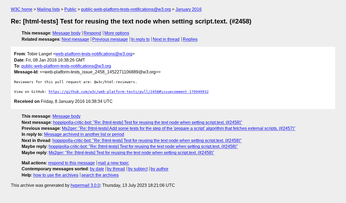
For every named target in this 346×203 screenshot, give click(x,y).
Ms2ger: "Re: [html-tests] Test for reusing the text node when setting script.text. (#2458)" (131, 152)
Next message (75, 39)
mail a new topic (113, 163)
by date (97, 169)
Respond (92, 33)
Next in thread (166, 39)
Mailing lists (48, 9)
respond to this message (71, 163)
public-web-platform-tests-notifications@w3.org (126, 9)
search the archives (100, 175)
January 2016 (188, 9)
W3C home (21, 9)
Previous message (110, 39)
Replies (190, 39)
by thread (116, 169)
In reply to (140, 39)
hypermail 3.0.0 (85, 185)
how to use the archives (55, 175)
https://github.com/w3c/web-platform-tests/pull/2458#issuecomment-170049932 (129, 92)
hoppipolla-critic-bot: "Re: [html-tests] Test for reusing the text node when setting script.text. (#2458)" (147, 122)
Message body (66, 33)
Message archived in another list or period (84, 134)
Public (70, 9)
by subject (138, 169)
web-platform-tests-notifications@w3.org (93, 54)
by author (159, 169)
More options (116, 33)
